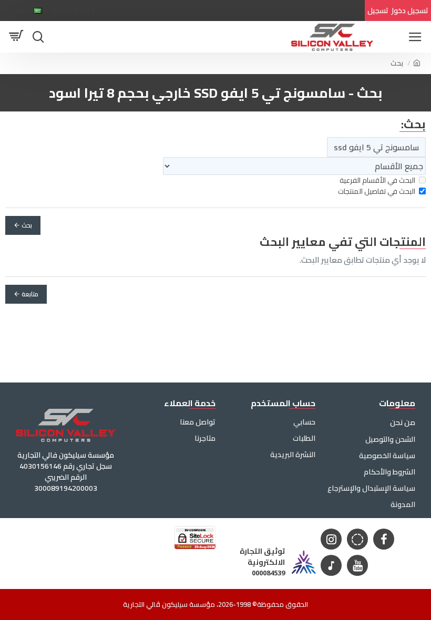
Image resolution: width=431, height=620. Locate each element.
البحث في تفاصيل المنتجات (376, 191)
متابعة (30, 294)
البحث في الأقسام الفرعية (377, 180)
